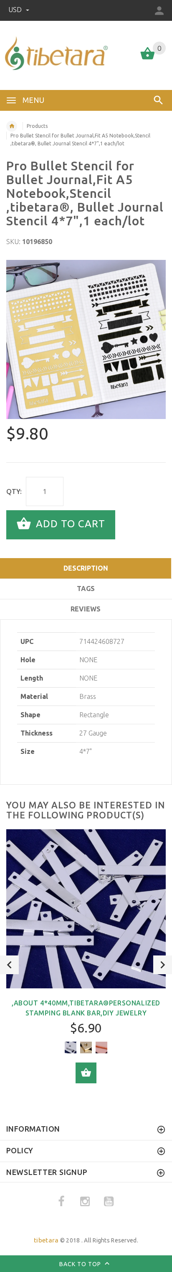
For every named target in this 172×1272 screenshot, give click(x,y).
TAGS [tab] (86, 588)
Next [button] (162, 964)
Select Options (86, 1072)
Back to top (81, 1264)
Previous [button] (9, 964)
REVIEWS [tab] (86, 609)
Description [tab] (85, 568)
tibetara (46, 1240)
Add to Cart (69, 523)
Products (37, 126)
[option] (86, 339)
